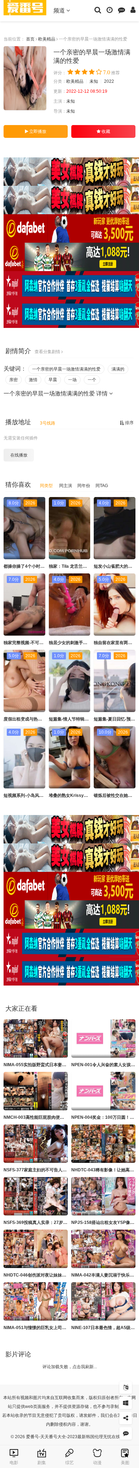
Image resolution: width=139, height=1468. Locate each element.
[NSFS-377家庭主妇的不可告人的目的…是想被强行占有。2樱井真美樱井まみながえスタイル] (36, 1143)
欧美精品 (46, 39)
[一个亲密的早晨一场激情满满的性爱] (25, 78)
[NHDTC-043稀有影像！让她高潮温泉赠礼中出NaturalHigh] (103, 1143)
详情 (102, 393)
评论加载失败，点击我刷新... (69, 1366)
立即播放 (37, 131)
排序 (129, 422)
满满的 (118, 369)
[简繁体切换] (125, 1387)
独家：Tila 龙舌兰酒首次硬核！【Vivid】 (88, 566)
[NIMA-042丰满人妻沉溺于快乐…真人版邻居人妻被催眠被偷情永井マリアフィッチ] (103, 1249)
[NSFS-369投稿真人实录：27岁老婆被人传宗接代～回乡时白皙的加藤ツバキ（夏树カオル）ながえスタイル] (36, 1196)
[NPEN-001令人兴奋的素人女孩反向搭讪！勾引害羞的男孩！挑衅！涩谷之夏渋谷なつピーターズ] (103, 1038)
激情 (33, 379)
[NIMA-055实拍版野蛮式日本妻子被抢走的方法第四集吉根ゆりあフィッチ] (36, 1038)
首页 (30, 39)
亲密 (13, 379)
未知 (93, 81)
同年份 (83, 485)
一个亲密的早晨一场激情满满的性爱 (66, 369)
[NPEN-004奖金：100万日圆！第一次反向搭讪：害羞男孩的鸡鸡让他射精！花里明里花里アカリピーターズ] (103, 1091)
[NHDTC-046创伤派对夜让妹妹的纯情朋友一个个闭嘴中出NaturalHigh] (36, 1249)
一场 (72, 379)
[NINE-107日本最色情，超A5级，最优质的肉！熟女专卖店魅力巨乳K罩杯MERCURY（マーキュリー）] (103, 1301)
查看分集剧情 (48, 351)
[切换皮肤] (125, 1403)
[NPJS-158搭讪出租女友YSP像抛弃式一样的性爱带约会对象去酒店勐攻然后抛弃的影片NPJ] (103, 1196)
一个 (92, 379)
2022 (109, 81)
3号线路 (47, 423)
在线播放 (18, 455)
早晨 (52, 379)
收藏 (105, 131)
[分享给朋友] (125, 1418)
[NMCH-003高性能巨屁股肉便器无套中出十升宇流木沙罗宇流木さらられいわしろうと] (36, 1091)
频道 (59, 10)
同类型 (46, 485)
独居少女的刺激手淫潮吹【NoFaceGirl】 (88, 642)
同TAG (102, 485)
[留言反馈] (121, 9)
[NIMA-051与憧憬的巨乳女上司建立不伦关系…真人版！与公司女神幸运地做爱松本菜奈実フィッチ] (36, 1301)
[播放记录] (110, 9)
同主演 (65, 485)
